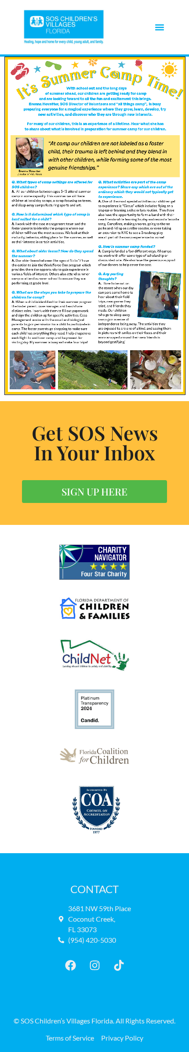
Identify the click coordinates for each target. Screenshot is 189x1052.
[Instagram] (94, 965)
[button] (159, 27)
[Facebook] (70, 965)
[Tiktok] (119, 965)
